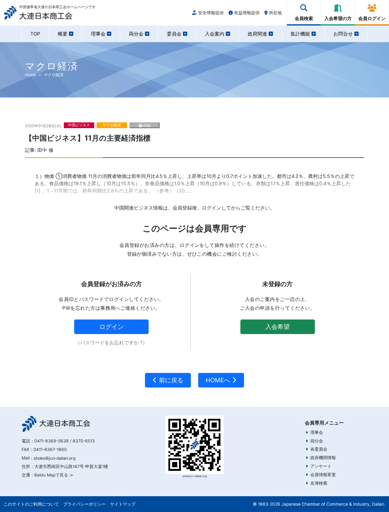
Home (30, 74)
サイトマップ (123, 504)
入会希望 (277, 326)
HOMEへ (219, 380)
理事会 (316, 432)
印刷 (146, 125)
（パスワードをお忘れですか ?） (111, 343)
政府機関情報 (323, 457)
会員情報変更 (323, 474)
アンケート (321, 466)
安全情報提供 (210, 12)
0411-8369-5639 (51, 441)
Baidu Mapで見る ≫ (54, 475)
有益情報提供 (246, 12)
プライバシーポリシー (84, 504)
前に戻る (170, 380)
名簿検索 (318, 483)
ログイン (111, 326)
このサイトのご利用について (31, 504)
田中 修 (45, 150)
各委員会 (318, 449)
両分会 (316, 441)
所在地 (275, 12)
